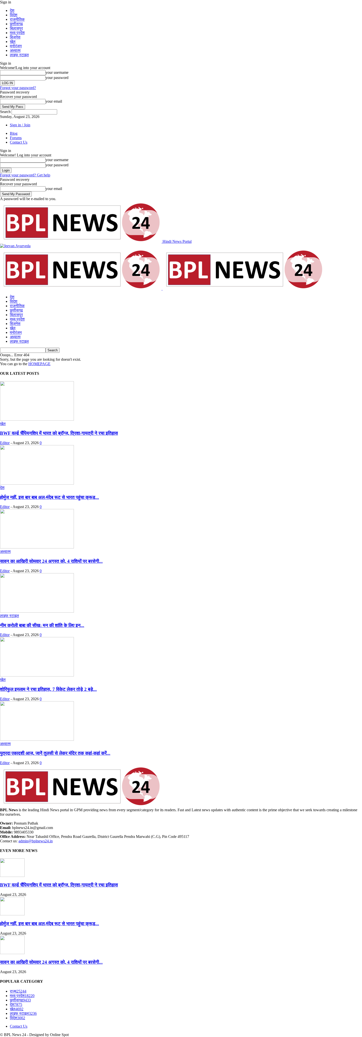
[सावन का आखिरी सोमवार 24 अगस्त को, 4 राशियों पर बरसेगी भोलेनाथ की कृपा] (37, 547)
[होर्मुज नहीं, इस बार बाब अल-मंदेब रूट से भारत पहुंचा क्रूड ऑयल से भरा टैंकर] (37, 483)
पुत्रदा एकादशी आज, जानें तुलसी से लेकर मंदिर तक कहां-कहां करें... (55, 753)
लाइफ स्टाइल (19, 55)
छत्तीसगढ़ (16, 24)
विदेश (13, 15)
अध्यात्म (15, 50)
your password (57, 77)
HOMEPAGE (39, 364)
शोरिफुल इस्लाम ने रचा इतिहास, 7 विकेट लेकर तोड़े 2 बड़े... (48, 689)
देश (12, 10)
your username (57, 72)
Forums (16, 138)
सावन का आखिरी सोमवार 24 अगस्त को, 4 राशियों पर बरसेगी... (51, 561)
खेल (13, 41)
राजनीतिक (17, 19)
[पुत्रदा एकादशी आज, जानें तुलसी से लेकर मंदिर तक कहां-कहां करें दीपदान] (37, 739)
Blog (13, 133)
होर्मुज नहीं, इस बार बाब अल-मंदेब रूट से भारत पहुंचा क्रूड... (49, 497)
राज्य (18, 991)
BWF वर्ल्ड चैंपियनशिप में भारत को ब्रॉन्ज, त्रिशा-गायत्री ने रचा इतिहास (59, 433)
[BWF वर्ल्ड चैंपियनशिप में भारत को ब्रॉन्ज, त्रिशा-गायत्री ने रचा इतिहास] (37, 419)
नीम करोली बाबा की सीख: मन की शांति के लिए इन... (42, 625)
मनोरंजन (16, 46)
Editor (5, 443)
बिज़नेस (15, 37)
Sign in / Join (20, 125)
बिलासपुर (16, 28)
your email (54, 101)
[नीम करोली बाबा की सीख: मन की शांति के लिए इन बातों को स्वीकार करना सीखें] (37, 611)
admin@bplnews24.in (35, 841)
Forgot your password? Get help (25, 175)
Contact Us (18, 142)
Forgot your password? (18, 88)
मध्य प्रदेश (17, 33)
